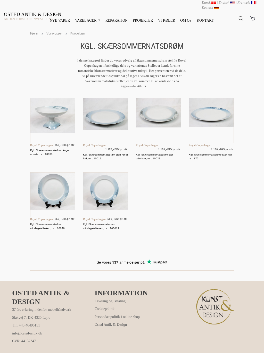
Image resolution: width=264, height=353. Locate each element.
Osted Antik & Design (111, 324)
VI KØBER (166, 20)
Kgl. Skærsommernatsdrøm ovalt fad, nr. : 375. (211, 156)
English (224, 2)
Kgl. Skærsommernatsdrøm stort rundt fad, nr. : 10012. (105, 156)
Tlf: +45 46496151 (26, 325)
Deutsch (208, 8)
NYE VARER (60, 20)
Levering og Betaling (110, 301)
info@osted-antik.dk (27, 333)
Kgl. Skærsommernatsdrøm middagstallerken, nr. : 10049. (47, 226)
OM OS (186, 20)
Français (244, 2)
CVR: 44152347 (24, 341)
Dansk (206, 2)
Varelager (54, 33)
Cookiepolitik (104, 309)
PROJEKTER (143, 20)
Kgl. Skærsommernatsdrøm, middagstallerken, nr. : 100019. (101, 226)
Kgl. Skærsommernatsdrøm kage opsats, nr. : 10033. (49, 152)
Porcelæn (77, 33)
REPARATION (116, 20)
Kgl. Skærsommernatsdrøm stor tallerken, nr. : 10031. (154, 156)
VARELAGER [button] (86, 20)
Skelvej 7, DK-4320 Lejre (31, 318)
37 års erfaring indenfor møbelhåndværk (41, 310)
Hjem (34, 33)
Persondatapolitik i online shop (117, 317)
